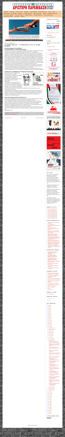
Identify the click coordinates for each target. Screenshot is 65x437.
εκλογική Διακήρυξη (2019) (52, 208)
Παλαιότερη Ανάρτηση (39, 117)
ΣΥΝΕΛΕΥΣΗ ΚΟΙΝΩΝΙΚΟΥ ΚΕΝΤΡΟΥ (53, 351)
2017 (49, 399)
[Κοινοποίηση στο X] (24, 112)
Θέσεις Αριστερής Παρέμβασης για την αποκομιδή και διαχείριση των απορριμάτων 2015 (54, 238)
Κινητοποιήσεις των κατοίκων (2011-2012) (53, 268)
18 (36, 40)
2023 (49, 408)
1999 (49, 308)
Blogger (35, 425)
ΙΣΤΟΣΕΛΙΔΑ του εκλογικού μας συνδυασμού (53, 50)
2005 (49, 317)
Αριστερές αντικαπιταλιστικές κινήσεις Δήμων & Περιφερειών (53, 273)
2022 (49, 407)
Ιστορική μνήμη (13, 13)
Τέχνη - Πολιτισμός (51, 287)
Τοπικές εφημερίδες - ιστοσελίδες (54, 284)
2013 (49, 393)
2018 (49, 401)
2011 (49, 326)
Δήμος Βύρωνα (26, 11)
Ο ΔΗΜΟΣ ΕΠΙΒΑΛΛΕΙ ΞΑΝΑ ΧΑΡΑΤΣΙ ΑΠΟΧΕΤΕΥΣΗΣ (54, 342)
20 (40, 40)
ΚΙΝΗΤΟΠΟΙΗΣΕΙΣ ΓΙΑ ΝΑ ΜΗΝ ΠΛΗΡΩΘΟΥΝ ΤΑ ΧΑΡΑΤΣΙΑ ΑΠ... (54, 353)
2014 (49, 395)
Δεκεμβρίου (51, 389)
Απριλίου (50, 332)
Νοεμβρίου (51, 388)
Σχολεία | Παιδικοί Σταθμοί (8, 16)
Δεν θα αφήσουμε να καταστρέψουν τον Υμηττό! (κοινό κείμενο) (54, 225)
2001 (49, 311)
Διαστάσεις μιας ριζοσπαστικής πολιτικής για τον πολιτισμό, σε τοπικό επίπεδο (53, 231)
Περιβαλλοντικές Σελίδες (52, 285)
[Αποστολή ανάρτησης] (21, 112)
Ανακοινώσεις (6, 11)
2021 (49, 405)
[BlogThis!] (23, 112)
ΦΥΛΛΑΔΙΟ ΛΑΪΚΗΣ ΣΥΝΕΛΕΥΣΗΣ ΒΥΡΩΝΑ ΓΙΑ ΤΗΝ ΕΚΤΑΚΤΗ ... (54, 365)
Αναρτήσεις (50, 298)
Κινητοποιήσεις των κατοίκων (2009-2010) (53, 266)
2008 (49, 322)
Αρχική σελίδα (23, 117)
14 (28, 40)
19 (38, 40)
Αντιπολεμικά (12, 11)
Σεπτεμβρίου (51, 340)
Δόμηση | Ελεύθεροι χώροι (42, 11)
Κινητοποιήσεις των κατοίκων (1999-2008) (53, 264)
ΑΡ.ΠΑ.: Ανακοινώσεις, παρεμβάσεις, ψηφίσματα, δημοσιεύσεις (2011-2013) (52, 258)
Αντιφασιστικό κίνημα (19, 11)
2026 (49, 413)
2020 (49, 404)
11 (23, 40)
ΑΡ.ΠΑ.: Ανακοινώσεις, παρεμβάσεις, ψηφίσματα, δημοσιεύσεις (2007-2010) (52, 255)
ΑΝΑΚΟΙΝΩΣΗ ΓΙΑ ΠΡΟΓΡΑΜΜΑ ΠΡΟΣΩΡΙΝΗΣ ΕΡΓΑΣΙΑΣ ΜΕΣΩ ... (54, 344)
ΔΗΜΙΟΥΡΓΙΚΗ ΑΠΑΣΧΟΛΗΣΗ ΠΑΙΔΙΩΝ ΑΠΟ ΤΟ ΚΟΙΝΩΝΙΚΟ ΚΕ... (54, 384)
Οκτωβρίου (51, 386)
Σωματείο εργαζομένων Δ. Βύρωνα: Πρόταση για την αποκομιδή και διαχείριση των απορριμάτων (54, 243)
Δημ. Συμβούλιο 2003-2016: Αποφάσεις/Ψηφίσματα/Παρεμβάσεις (53, 252)
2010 (49, 325)
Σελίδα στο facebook (51, 46)
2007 (49, 320)
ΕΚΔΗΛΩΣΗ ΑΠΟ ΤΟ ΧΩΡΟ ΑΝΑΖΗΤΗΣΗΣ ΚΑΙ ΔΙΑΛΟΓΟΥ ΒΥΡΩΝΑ (54, 380)
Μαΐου (50, 334)
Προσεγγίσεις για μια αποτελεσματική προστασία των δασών (53, 228)
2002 (49, 312)
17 (34, 40)
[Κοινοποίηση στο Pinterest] (26, 112)
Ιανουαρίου (51, 327)
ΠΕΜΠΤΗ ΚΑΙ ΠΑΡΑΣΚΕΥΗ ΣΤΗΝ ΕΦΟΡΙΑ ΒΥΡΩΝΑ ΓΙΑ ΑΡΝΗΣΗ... (54, 368)
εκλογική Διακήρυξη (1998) (52, 215)
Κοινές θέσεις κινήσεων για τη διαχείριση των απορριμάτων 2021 (54, 241)
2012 (49, 391)
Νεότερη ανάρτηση (8, 117)
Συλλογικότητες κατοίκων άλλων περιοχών (53, 281)
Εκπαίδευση (50, 289)
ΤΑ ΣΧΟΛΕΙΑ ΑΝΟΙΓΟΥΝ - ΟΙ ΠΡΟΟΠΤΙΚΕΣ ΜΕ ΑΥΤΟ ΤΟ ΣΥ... (54, 348)
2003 (49, 314)
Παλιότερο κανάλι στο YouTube (53, 32)
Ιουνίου (50, 335)
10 (21, 40)
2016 (49, 398)
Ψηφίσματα (23, 16)
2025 (49, 411)
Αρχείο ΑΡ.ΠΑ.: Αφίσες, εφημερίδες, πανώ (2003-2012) (54, 261)
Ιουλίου (50, 337)
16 (32, 40)
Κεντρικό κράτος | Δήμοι (37, 13)
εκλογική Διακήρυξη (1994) (52, 216)
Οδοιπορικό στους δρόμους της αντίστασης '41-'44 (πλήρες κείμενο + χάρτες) (54, 246)
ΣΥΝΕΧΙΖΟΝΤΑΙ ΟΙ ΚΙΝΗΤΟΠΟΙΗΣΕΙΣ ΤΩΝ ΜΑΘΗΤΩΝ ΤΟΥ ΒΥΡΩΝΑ (53, 371)
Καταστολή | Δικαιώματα (27, 13)
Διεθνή (49, 288)
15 (30, 40)
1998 (49, 306)
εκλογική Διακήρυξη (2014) (52, 210)
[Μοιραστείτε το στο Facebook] (25, 112)
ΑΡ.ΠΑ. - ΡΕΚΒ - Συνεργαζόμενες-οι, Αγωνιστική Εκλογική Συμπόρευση (54, 276)
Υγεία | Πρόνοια (16, 16)
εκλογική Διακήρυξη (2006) (52, 212)
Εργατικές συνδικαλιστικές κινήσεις (54, 279)
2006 (49, 318)
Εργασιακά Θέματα (7, 13)
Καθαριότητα (20, 13)
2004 (49, 315)
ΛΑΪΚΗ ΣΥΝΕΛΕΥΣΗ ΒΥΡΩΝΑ (54, 356)
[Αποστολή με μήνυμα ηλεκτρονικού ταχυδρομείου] (23, 112)
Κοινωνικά (44, 13)
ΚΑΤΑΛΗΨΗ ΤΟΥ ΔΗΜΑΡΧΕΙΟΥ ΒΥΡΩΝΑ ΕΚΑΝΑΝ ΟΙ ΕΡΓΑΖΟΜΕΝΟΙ (54, 377)
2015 (49, 396)
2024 (49, 410)
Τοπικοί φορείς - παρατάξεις (53, 283)
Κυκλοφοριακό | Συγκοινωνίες (52, 13)
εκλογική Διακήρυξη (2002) (52, 214)
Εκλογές (53, 11)
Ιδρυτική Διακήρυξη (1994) (52, 217)
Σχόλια (49, 300)
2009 (49, 323)
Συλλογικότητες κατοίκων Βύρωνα (54, 278)
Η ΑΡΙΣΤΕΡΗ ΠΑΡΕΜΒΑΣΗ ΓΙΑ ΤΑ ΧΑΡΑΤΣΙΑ (54, 375)
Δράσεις (49, 11)
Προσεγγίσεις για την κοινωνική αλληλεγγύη (53, 223)
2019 (49, 402)
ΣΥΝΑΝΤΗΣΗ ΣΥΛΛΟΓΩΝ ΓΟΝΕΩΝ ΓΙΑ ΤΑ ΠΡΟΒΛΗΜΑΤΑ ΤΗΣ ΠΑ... (53, 358)
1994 (49, 305)
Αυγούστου (51, 338)
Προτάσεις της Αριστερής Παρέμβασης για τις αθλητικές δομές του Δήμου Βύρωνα (53, 234)
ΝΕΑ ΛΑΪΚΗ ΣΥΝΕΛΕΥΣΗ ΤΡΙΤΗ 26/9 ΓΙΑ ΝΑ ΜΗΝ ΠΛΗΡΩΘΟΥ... (54, 362)
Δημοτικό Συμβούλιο (33, 11)
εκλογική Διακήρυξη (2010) (52, 211)
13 (26, 40)
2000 (49, 309)
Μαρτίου (50, 331)
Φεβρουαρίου (51, 329)
